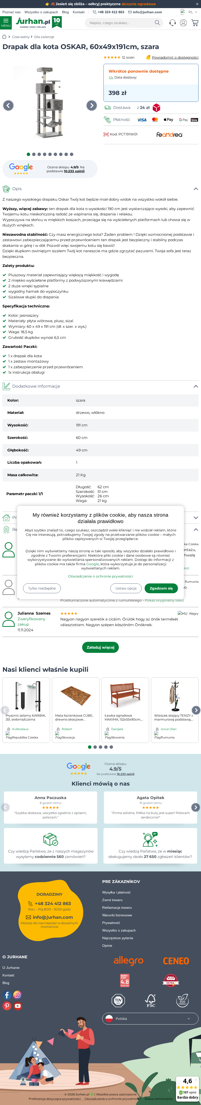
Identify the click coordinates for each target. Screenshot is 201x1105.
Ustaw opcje (126, 588)
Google (92, 564)
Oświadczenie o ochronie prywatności (100, 576)
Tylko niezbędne (42, 588)
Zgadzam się (161, 588)
